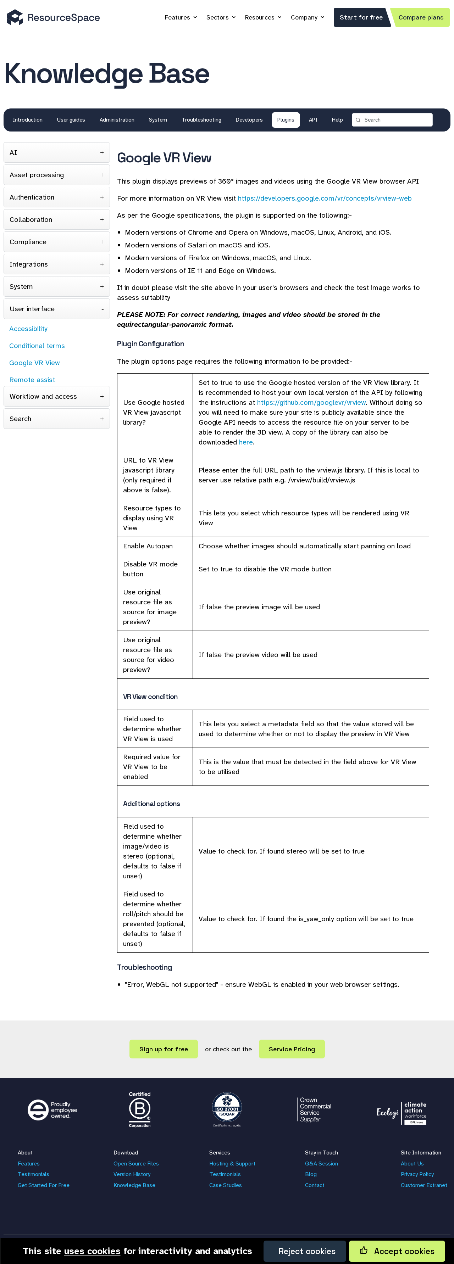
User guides (71, 119)
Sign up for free (163, 1049)
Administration (117, 119)
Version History (132, 1174)
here (246, 442)
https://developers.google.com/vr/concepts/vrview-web (325, 198)
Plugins (285, 119)
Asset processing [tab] (37, 174)
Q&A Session (321, 1163)
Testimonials (33, 1174)
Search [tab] (20, 418)
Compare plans (421, 17)
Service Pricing (292, 1049)
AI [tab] (13, 152)
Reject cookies (305, 1251)
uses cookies (92, 1251)
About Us (412, 1163)
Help (337, 119)
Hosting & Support (232, 1163)
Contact (315, 1185)
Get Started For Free (44, 1185)
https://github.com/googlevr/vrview (311, 402)
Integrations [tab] (29, 264)
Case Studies (225, 1185)
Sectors (217, 17)
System (158, 119)
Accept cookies (401, 1251)
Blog (311, 1174)
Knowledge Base (134, 1185)
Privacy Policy (417, 1174)
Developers (249, 119)
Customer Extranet (424, 1185)
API (313, 119)
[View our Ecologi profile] (401, 1110)
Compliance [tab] (28, 241)
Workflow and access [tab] (43, 396)
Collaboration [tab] (31, 219)
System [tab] (21, 286)
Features (177, 17)
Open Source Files (136, 1163)
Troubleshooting (201, 119)
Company (304, 17)
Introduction (28, 119)
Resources (260, 17)
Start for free (361, 17)
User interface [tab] (32, 308)
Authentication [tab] (32, 197)
